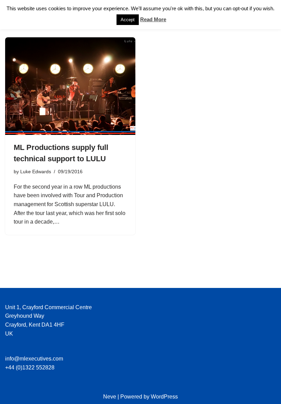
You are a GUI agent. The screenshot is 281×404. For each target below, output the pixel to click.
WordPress (164, 397)
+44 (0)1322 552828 (29, 367)
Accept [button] (128, 19)
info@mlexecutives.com (34, 359)
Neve (109, 397)
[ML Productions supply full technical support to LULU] (70, 86)
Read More (153, 19)
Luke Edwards (35, 171)
